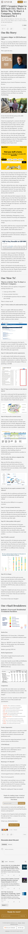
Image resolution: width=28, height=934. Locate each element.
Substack (7, 931)
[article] (14, 870)
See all (4, 905)
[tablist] (7, 844)
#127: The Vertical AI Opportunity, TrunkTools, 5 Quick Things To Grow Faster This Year (10, 893)
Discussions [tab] (11, 861)
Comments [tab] (4, 844)
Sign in (25, 2)
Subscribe (20, 2)
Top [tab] (2, 861)
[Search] (25, 861)
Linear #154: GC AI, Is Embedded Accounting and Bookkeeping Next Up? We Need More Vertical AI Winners (10, 867)
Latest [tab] (6, 861)
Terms (23, 923)
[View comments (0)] (7, 28)
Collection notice (14, 924)
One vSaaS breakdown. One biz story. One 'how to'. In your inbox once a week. (10, 871)
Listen (25, 25)
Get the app (20, 927)
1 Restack (15, 829)
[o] (24, 880)
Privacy (19, 923)
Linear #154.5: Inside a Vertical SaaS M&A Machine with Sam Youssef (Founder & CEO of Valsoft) (10, 880)
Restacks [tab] (10, 844)
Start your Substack (10, 927)
